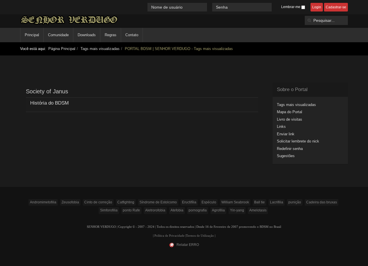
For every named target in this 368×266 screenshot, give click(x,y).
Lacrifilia (276, 202)
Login (316, 7)
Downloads (87, 35)
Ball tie (259, 202)
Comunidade (58, 35)
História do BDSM (49, 103)
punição (294, 202)
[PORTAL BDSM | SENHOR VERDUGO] (69, 20)
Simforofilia (109, 210)
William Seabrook (235, 202)
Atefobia (176, 210)
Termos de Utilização (200, 235)
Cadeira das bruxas (321, 202)
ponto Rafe (131, 210)
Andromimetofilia (43, 202)
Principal (32, 35)
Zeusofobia (70, 202)
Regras (110, 35)
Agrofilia (218, 210)
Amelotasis (258, 210)
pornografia (198, 210)
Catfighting (125, 202)
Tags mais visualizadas (100, 49)
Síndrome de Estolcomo (158, 202)
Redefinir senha (290, 149)
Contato (131, 35)
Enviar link (285, 134)
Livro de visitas (289, 119)
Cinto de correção (98, 202)
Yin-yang (237, 210)
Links (281, 126)
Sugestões (286, 156)
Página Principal (61, 49)
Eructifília (189, 202)
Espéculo (209, 202)
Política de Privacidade (169, 235)
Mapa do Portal (289, 112)
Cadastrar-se (336, 7)
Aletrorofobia (155, 210)
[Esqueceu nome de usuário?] (210, 7)
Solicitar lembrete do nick (298, 141)
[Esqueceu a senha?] (274, 7)
